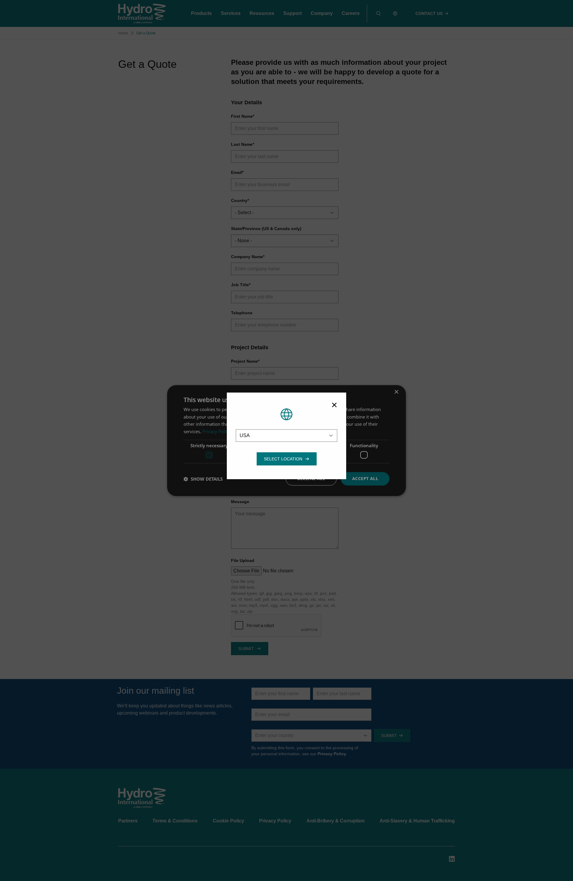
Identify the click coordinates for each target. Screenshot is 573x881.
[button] (283, 459)
